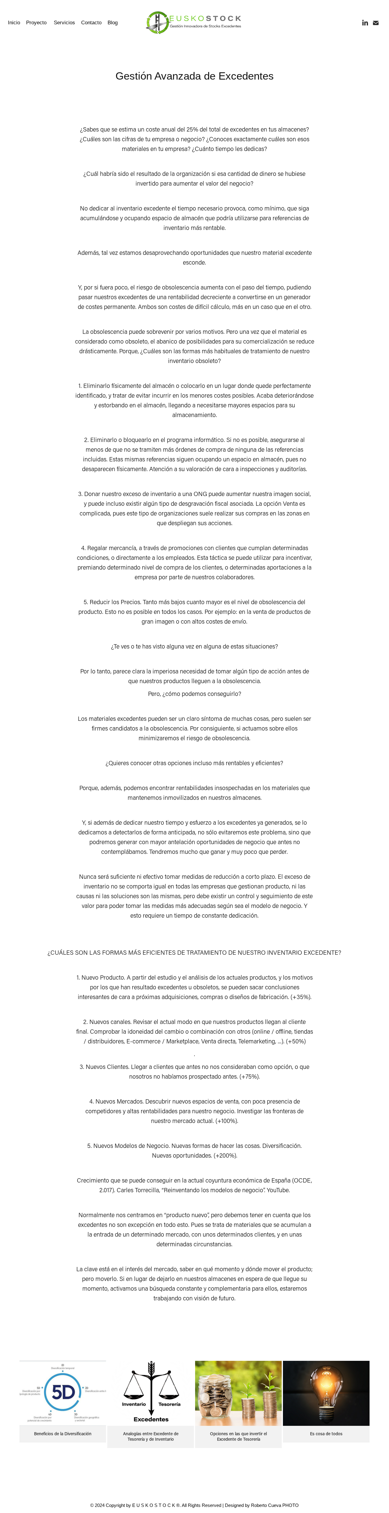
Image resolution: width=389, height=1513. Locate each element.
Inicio (14, 23)
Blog (113, 23)
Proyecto (36, 23)
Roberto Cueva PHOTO (275, 1505)
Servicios (64, 23)
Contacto (91, 23)
